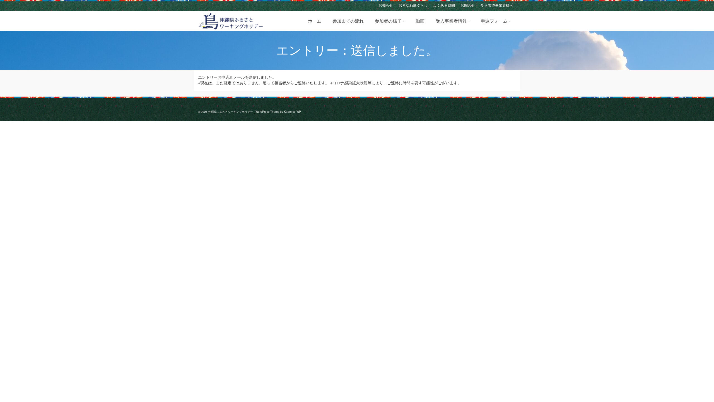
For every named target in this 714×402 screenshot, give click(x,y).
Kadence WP (292, 112)
